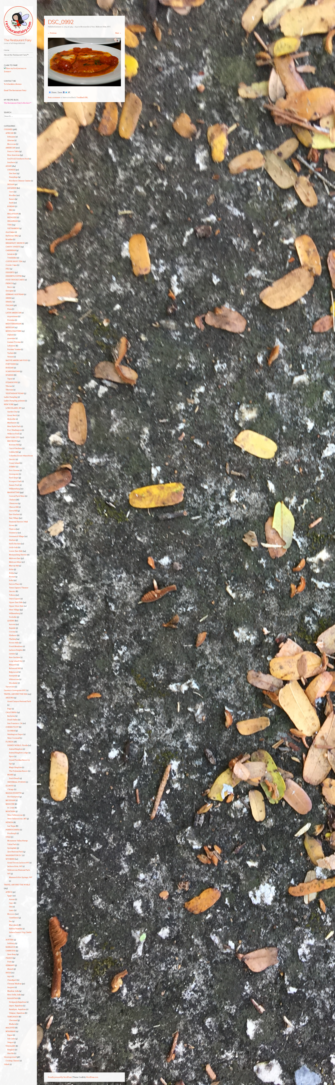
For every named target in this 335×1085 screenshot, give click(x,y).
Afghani (10, 334)
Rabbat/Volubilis (15, 928)
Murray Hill (14, 565)
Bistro (10, 287)
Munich (10, 969)
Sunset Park (14, 485)
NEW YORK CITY (13, 437)
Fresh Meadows (16, 646)
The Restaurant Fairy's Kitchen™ (17, 103)
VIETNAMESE (13, 228)
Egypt (9, 895)
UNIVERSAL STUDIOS (16, 782)
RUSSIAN (9, 367)
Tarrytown (10, 686)
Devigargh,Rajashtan (17, 1002)
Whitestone (14, 679)
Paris (9, 961)
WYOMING (10, 859)
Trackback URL (82, 97)
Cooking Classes (12, 1060)
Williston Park (13, 433)
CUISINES (8, 129)
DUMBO (12, 466)
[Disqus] (84, 138)
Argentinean (12, 316)
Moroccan (11, 144)
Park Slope (13, 477)
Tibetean (9, 389)
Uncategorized (10, 1057)
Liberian (10, 140)
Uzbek (6, 1064)
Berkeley (11, 716)
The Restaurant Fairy (17, 40)
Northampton (13, 796)
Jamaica (12, 653)
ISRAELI (9, 301)
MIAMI (10, 774)
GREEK (8, 298)
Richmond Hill (14, 668)
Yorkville (12, 617)
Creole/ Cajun (11, 265)
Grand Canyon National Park (19, 701)
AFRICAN (10, 133)
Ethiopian (11, 136)
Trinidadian (12, 257)
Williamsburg (14, 488)
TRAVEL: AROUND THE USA (15, 694)
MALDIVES (10, 1027)
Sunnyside (13, 675)
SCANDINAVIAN (13, 371)
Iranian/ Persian (14, 342)
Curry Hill (13, 510)
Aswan (12, 899)
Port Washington (14, 430)
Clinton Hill (13, 507)
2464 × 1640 (73, 27)
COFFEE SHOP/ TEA (14, 261)
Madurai (12, 1024)
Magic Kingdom (15, 767)
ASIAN (8, 166)
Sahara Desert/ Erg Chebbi (20, 932)
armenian (11, 338)
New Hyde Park (14, 426)
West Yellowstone (15, 815)
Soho (11, 580)
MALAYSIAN (12, 213)
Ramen (12, 199)
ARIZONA (10, 697)
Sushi (11, 202)
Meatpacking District (18, 554)
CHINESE (11, 169)
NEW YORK (8, 404)
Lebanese (11, 345)
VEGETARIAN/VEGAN (15, 393)
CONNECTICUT (12, 727)
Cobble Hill (13, 452)
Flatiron (12, 529)
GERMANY (10, 965)
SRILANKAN (12, 221)
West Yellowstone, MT (16, 818)
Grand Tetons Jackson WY (18, 862)
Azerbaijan (10, 232)
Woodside (13, 683)
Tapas (9, 378)
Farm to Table (13, 151)
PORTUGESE (11, 364)
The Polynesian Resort (18, 771)
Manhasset (12, 422)
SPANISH (10, 375)
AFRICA (9, 892)
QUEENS (11, 620)
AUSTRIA (9, 939)
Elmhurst (13, 635)
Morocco (11, 914)
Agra (9, 976)
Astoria (12, 624)
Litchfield (11, 730)
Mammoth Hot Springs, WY (20, 877)
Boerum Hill (14, 444)
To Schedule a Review (13, 84)
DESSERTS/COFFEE (14, 276)
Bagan (9, 1035)
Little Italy (13, 547)
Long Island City (15, 661)
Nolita (11, 573)
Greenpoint (14, 474)
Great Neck (12, 415)
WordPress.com (92, 1077)
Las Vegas (11, 826)
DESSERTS (10, 272)
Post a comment (54, 97)
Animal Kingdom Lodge (18, 752)
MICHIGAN (10, 800)
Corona (12, 631)
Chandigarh (12, 980)
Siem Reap (11, 954)
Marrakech (13, 925)
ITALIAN (9, 305)
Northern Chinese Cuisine (20, 180)
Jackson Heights (16, 650)
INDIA (8, 972)
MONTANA (10, 811)
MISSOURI (10, 804)
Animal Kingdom (16, 749)
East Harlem (14, 514)
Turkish (10, 353)
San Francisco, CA (14, 723)
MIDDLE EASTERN (13, 331)
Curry (11, 191)
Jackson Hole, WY (14, 866)
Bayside (12, 628)
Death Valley (12, 719)
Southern (11, 162)
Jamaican (11, 254)
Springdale (11, 848)
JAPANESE (11, 188)
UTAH (8, 837)
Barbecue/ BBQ (12, 235)
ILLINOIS (9, 785)
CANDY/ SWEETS (13, 246)
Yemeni (10, 356)
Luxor (11, 910)
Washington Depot (15, 734)
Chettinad (13, 1020)
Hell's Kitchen (15, 543)
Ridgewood (13, 672)
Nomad (12, 576)
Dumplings (13, 177)
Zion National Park (15, 851)
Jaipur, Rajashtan (16, 1005)
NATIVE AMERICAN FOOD (17, 360)
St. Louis (10, 807)
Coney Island (14, 463)
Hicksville (11, 419)
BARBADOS (10, 947)
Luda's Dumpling (10, 397)
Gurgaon (10, 987)
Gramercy (13, 532)
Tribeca (12, 595)
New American (13, 155)
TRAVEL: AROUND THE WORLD (17, 884)
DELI (8, 268)
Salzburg (11, 943)
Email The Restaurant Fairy (15, 90)
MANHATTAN (13, 492)
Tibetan (9, 386)
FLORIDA (9, 741)
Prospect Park (15, 481)
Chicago (10, 789)
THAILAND (10, 1046)
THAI (9, 224)
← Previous (52, 33)
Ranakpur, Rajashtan (17, 1009)
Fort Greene (14, 470)
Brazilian (9, 239)
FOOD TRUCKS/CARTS (15, 279)
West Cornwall (13, 738)
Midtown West (15, 562)
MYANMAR (10, 1031)
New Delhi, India (14, 994)
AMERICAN (10, 147)
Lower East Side (16, 551)
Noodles (12, 195)
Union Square (14, 598)
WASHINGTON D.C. (14, 855)
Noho (11, 569)
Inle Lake (11, 1038)
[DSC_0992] (84, 85)
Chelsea (12, 499)
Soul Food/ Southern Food (18, 158)
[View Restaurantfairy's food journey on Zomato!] (18, 71)
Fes (10, 921)
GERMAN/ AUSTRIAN (15, 294)
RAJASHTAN (12, 998)
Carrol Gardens (15, 448)
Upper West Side (16, 606)
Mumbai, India (13, 991)
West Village (14, 609)
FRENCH (9, 283)
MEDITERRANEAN (13, 323)
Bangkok (11, 1049)
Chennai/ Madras (14, 983)
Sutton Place (14, 584)
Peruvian (11, 320)
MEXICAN (10, 327)
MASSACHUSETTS (13, 793)
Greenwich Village (16, 536)
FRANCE (9, 958)
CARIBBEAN (11, 250)
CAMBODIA (11, 950)
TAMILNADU (12, 1016)
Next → (118, 33)
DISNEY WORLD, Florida (17, 745)
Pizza (9, 309)
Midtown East (15, 558)
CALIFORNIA (11, 712)
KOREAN (11, 206)
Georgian (9, 290)
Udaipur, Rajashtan (17, 1013)
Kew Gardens (14, 657)
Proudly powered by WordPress (59, 1077)
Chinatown (13, 503)
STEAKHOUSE (12, 382)
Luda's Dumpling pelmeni (14, 400)
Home (6, 50)
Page (9, 708)
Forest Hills (14, 642)
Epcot (11, 756)
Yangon (10, 1042)
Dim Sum (12, 173)
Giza (10, 906)
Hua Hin (10, 1053)
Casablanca (13, 917)
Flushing (12, 639)
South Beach (14, 778)
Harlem (12, 540)
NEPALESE (11, 217)
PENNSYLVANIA (13, 829)
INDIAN (10, 184)
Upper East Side (16, 602)
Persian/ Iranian (14, 349)
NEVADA (9, 822)
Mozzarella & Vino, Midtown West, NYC (95, 27)
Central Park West (17, 496)
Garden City (12, 411)
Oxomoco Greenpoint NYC (15, 690)
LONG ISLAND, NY (13, 408)
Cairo (11, 903)
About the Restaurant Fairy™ (16, 55)
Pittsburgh (11, 833)
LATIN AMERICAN (13, 312)
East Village (14, 518)
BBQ (11, 210)
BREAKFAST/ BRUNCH (15, 243)
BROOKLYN (12, 441)
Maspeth (13, 664)
